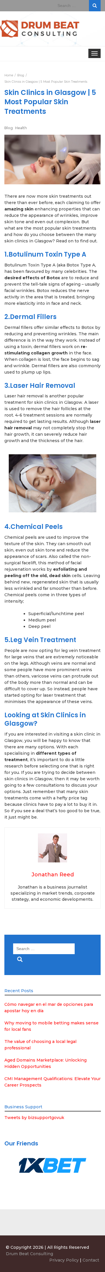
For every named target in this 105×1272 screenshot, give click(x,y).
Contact (91, 1260)
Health (21, 128)
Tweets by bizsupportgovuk (34, 1117)
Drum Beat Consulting (29, 1253)
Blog (8, 128)
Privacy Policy (64, 1260)
